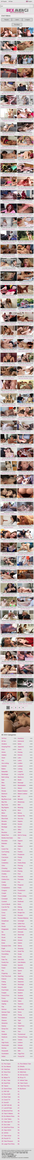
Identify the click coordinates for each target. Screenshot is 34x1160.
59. (19, 1141)
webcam (20, 1048)
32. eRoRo (21, 1066)
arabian (21, 80)
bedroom (29, 161)
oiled (19, 832)
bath (32, 486)
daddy (4, 918)
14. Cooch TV (6, 1099)
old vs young (22, 835)
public (20, 887)
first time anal (6, 976)
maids (19, 780)
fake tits (4, 959)
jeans (19, 749)
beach (4, 788)
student (20, 992)
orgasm (27, 134)
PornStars (17, 24)
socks (20, 957)
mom (19, 810)
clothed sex (5, 879)
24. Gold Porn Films (8, 1127)
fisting (4, 981)
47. (19, 1108)
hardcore (4, 364)
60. (19, 1144)
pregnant (20, 885)
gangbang (5, 1001)
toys (19, 1031)
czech (4, 915)
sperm (20, 970)
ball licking (5, 777)
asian (24, 80)
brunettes (29, 66)
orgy (19, 843)
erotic (3, 943)
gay (3, 1006)
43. (19, 1097)
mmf (19, 804)
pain (19, 849)
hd (2, 1040)
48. (19, 1111)
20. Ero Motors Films (8, 1116)
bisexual (4, 816)
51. (19, 1119)
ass (3, 760)
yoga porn (21, 1053)
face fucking (13, 80)
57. (19, 1135)
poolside (20, 876)
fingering (13, 459)
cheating (4, 868)
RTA (13, 1155)
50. (19, 1116)
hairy (10, 283)
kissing (20, 752)
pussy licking (22, 896)
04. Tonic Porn (6, 1072)
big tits (29, 53)
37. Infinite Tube (23, 1080)
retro (19, 904)
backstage (20, 39)
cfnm (25, 405)
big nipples (30, 500)
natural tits (13, 446)
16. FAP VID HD (7, 1105)
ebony (4, 940)
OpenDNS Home (9, 1154)
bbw (19, 188)
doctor (4, 926)
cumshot (14, 107)
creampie (29, 676)
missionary (21, 802)
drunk (3, 937)
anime (4, 752)
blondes (13, 93)
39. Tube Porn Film (23, 1086)
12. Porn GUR (6, 1094)
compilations (8, 107)
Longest (27, 19)
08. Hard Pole (6, 1083)
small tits (13, 269)
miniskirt (20, 799)
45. (19, 1102)
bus (3, 846)
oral (28, 107)
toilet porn (21, 1026)
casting (4, 854)
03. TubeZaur (6, 1069)
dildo (3, 923)
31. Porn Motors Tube (24, 1064)
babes (7, 53)
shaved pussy (22, 929)
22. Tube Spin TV (7, 1122)
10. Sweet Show (7, 1088)
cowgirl (8, 66)
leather (20, 763)
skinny (10, 134)
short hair (21, 934)
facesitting (5, 954)
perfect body (22, 863)
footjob (4, 992)
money (20, 813)
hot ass (4, 1048)
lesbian (4, 39)
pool (19, 874)
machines (21, 777)
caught (4, 860)
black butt (5, 818)
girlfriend (13, 39)
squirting (8, 39)
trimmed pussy (22, 1037)
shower (20, 940)
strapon (20, 987)
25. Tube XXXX (6, 1130)
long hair (30, 39)
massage (25, 595)
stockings (9, 147)
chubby (23, 337)
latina (22, 351)
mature (22, 188)
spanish (20, 965)
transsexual (21, 1034)
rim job (20, 910)
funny (3, 998)
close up (13, 635)
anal (21, 53)
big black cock (27, 446)
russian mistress (23, 918)
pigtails (20, 868)
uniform (20, 1042)
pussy (11, 53)
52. (19, 1122)
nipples (20, 821)
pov (8, 364)
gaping (4, 1004)
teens (14, 53)
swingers (21, 998)
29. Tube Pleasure (7, 1141)
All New (10, 1)
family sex (5, 962)
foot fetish (29, 256)
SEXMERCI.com (12, 1156)
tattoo (19, 1001)
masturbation (11, 120)
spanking (21, 968)
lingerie (22, 432)
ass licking (5, 763)
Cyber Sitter (22, 1152)
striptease (21, 990)
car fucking (5, 851)
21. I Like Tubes (6, 1119)
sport (19, 973)
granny (13, 297)
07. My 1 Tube (6, 1080)
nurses (20, 824)
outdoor (20, 846)
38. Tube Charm (23, 1083)
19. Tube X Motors (7, 1113)
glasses (4, 1020)
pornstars (21, 879)
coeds (4, 882)
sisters (20, 943)
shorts (26, 432)
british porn (5, 835)
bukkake (4, 843)
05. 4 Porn (5, 1075)
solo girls (21, 959)
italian (19, 744)
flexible (29, 690)
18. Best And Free (7, 1111)
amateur (3, 53)
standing (20, 979)
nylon (19, 827)
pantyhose (13, 310)
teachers (20, 1004)
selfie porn (21, 923)
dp (14, 554)
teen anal (21, 1009)
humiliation (5, 1053)
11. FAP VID (5, 1091)
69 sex (4, 741)
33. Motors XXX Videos (25, 1069)
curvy (30, 337)
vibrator (20, 1045)
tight (19, 1020)
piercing (20, 865)
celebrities (5, 863)
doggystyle (5, 120)
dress (31, 107)
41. (19, 1091)
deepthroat (27, 93)
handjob (7, 663)
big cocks (25, 39)
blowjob (24, 66)
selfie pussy (21, 926)
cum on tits (5, 907)
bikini (30, 310)
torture (20, 1028)
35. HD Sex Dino (23, 1075)
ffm (3, 970)
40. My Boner (22, 1088)
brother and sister (7, 838)
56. (19, 1133)
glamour (8, 324)
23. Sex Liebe (6, 1124)
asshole (27, 663)
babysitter (20, 147)
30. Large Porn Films (8, 1144)
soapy (20, 954)
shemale (20, 932)
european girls (6, 945)
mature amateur (28, 188)
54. (19, 1127)
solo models (21, 962)
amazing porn (6, 746)
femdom (4, 965)
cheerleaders (22, 229)
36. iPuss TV (22, 1077)
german (30, 242)
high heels (13, 324)
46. (19, 1105)
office (19, 829)
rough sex (21, 912)
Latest (17, 19)
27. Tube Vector (6, 1135)
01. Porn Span (6, 1064)
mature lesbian (12, 568)
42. (19, 1094)
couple (12, 66)
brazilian (25, 391)
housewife (5, 1051)
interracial (21, 741)
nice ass (20, 818)
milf (26, 107)
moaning (20, 807)
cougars (25, 242)
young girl (21, 1056)
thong (20, 1015)
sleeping (7, 80)
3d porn (4, 738)
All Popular (4, 1)
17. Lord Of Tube (7, 1108)
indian (3, 1056)
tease (19, 1006)
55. (19, 1130)
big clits (4, 802)
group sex (12, 175)
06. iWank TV (6, 1077)
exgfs (3, 948)
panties (20, 851)
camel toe (5, 849)
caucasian (5, 857)
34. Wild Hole (22, 1072)
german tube (6, 1012)
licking (31, 351)
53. (19, 1124)
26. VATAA (5, 1133)
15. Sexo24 (5, 1102)
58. (19, 1138)
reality (20, 898)
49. (19, 1113)
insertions (21, 738)
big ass (4, 796)
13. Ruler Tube (6, 1097)
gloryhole (5, 1023)
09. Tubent (5, 1086)
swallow (20, 995)
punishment (21, 890)
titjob (19, 1023)
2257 (17, 1152)
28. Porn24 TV (6, 1138)
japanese (8, 500)
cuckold (4, 901)
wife (19, 1051)
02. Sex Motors (6, 1066)
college (4, 885)
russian (30, 513)
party (19, 860)
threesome (21, 1017)
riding (20, 907)
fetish (24, 256)
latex (19, 757)
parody (20, 857)
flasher (4, 984)
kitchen (20, 755)
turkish (20, 1040)
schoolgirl (21, 921)
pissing (20, 871)
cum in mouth (6, 904)
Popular (6, 19)
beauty (4, 791)
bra (3, 829)
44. (19, 1099)
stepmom (21, 981)
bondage (4, 827)
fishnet (4, 979)
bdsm (3, 785)
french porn (5, 995)
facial (26, 541)
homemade (5, 1045)
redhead (20, 901)
